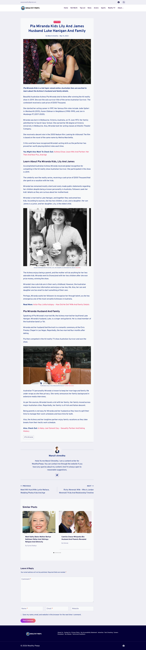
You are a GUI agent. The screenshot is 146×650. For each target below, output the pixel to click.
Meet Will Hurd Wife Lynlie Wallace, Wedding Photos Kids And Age (35, 489)
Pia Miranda (28, 437)
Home (66, 8)
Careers (116, 632)
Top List (82, 8)
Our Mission (68, 634)
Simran (66, 543)
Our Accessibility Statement (89, 632)
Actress (57, 22)
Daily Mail (78, 267)
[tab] (53, 552)
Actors (96, 8)
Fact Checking (108, 632)
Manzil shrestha (53, 36)
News (89, 8)
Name (24, 608)
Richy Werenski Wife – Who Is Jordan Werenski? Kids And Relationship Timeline (76, 489)
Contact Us (67, 632)
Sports (103, 8)
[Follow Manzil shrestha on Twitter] (57, 475)
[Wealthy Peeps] (30, 8)
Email (50, 608)
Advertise (101, 632)
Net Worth (73, 8)
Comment (26, 579)
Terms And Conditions (78, 634)
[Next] (88, 531)
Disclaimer (61, 634)
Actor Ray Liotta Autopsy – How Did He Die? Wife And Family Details (61, 304)
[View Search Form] (123, 2)
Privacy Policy (75, 632)
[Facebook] (118, 2)
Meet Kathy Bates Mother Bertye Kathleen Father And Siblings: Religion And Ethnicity (38, 539)
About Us (60, 632)
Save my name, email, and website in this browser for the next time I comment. (52, 615)
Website (75, 608)
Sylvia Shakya (31, 546)
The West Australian (68, 385)
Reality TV (111, 8)
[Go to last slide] (25, 531)
